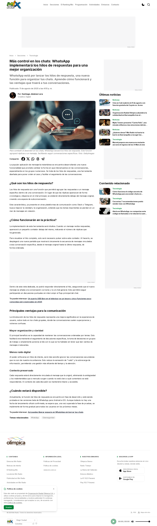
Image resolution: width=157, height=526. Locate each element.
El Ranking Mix (67, 4)
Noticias (116, 100)
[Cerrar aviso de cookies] (53, 489)
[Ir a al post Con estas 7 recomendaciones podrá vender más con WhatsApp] (104, 201)
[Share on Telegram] (43, 159)
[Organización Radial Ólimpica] (16, 441)
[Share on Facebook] (23, 159)
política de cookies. (14, 503)
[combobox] (26, 520)
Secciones (54, 4)
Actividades (94, 4)
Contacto (115, 4)
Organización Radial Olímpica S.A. (40, 493)
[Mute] (132, 521)
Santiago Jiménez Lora (32, 94)
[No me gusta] (36, 524)
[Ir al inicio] (14, 5)
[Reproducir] (113, 521)
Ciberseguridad (48, 418)
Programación (81, 4)
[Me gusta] (33, 524)
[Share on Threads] (38, 159)
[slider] (142, 521)
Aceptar (9, 507)
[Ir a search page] (148, 4)
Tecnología (33, 56)
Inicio (45, 4)
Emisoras (105, 4)
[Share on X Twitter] (28, 159)
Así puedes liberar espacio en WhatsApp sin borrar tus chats (55, 412)
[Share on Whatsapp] (33, 159)
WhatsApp (35, 418)
